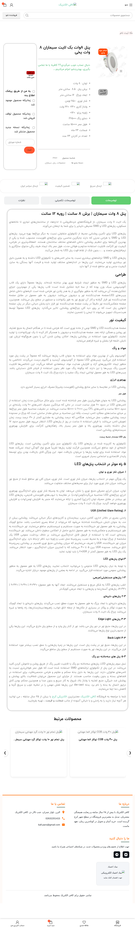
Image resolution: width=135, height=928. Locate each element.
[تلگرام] (117, 854)
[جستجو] (27, 15)
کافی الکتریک (88, 696)
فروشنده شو (11, 15)
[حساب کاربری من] (11, 5)
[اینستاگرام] (126, 854)
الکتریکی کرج (59, 696)
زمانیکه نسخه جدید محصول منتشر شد (20, 129)
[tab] (111, 200)
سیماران (48, 163)
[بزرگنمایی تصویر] (121, 71)
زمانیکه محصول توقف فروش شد (20, 116)
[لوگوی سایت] (67, 5)
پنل (54, 163)
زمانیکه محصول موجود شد (20, 102)
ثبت (29, 149)
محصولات (61, 163)
